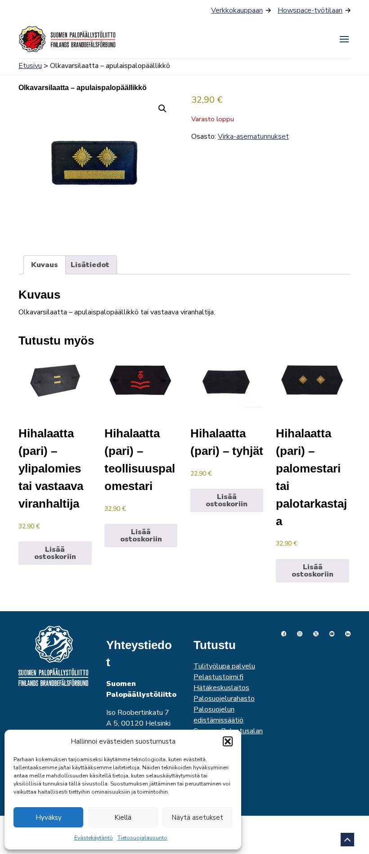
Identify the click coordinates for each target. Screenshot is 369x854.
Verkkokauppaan (237, 10)
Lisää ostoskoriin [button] (55, 553)
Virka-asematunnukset (253, 136)
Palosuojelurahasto (224, 699)
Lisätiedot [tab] (90, 265)
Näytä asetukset (197, 817)
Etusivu (30, 66)
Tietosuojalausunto (142, 837)
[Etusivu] (67, 39)
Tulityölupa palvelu (224, 666)
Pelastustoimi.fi (218, 677)
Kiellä (122, 817)
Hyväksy (49, 817)
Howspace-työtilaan (310, 10)
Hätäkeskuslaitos (221, 688)
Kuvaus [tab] (44, 265)
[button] (227, 741)
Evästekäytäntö (93, 837)
